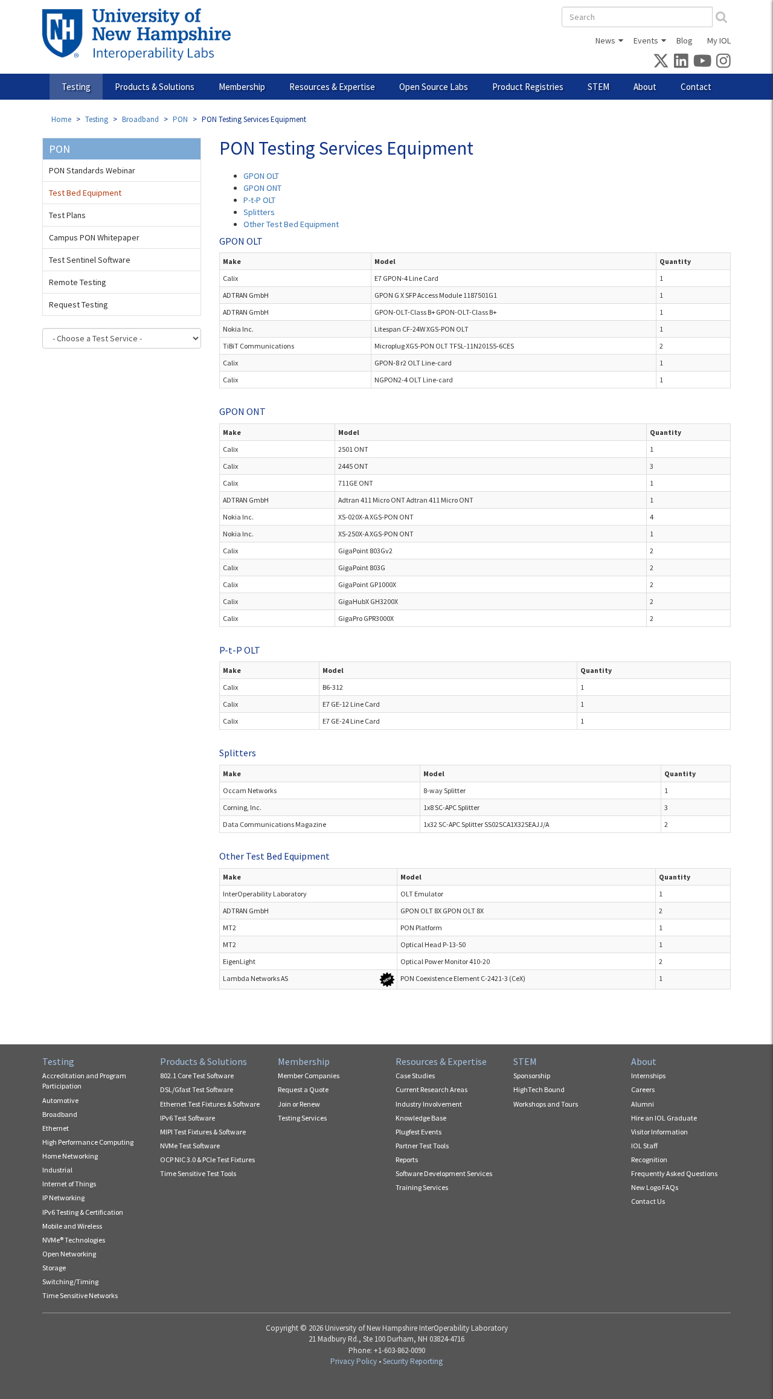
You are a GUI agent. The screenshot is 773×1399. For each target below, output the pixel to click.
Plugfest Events (418, 1131)
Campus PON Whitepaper (94, 237)
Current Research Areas (431, 1089)
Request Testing (78, 304)
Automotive (60, 1100)
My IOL (719, 40)
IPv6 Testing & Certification (82, 1212)
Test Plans (67, 215)
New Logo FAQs (654, 1187)
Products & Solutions (154, 86)
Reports (407, 1159)
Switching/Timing (70, 1281)
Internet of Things (69, 1183)
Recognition (649, 1159)
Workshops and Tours (545, 1103)
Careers (643, 1089)
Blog (684, 40)
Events (645, 40)
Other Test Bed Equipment (291, 224)
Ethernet (55, 1128)
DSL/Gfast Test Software (196, 1089)
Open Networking (69, 1253)
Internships (648, 1075)
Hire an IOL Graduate (664, 1117)
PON (180, 119)
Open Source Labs (433, 86)
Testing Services (302, 1117)
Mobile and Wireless (72, 1225)
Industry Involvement (429, 1103)
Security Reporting (413, 1361)
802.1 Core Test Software (197, 1075)
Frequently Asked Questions (674, 1173)
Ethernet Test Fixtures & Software (210, 1103)
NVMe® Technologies (73, 1239)
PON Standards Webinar (92, 170)
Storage (54, 1267)
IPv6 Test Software (187, 1117)
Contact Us (648, 1201)
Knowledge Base (421, 1117)
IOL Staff (644, 1145)
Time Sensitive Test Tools (198, 1173)
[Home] (141, 34)
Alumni (642, 1103)
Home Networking (70, 1155)
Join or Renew (299, 1103)
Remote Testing (77, 282)
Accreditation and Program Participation (84, 1080)
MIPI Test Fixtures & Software (203, 1131)
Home (61, 119)
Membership (242, 86)
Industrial (57, 1169)
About (644, 86)
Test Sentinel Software (89, 259)
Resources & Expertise (332, 86)
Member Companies (308, 1075)
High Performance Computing (87, 1142)
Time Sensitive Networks (80, 1295)
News (605, 40)
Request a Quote (303, 1089)
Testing (76, 86)
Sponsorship (531, 1075)
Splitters (259, 212)
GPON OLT (261, 175)
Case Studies (415, 1075)
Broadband (140, 119)
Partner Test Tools (422, 1145)
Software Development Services (444, 1173)
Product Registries (527, 86)
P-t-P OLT (259, 200)
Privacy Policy (353, 1361)
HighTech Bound (539, 1089)
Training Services (422, 1187)
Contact (696, 86)
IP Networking (63, 1197)
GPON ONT (262, 187)
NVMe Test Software (190, 1145)
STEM (598, 86)
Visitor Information (659, 1131)
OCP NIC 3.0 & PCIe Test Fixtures (207, 1159)
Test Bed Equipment (85, 192)
